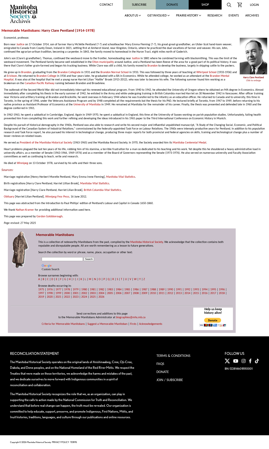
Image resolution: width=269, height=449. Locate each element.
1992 (187, 289)
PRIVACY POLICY (60, 442)
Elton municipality (103, 62)
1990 (170, 289)
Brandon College (46, 76)
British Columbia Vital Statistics (102, 190)
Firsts (133, 324)
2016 (205, 293)
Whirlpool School (206, 72)
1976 (50, 289)
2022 (67, 296)
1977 (58, 289)
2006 (119, 293)
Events (234, 15)
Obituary (9, 196)
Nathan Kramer (25, 209)
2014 (187, 293)
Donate (172, 4)
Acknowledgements (150, 324)
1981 (93, 289)
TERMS (73, 442)
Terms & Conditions (173, 356)
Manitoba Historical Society (146, 242)
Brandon (152, 65)
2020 (50, 296)
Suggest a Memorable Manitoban (107, 324)
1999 (58, 293)
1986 (136, 289)
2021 (58, 296)
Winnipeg (22, 163)
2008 (136, 293)
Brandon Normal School (114, 72)
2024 (84, 296)
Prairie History (187, 15)
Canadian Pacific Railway (39, 83)
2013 (179, 293)
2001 (76, 293)
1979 (76, 289)
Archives (252, 15)
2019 (41, 296)
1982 (101, 289)
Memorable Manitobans (20, 31)
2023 (76, 296)
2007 (127, 293)
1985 (127, 289)
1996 (222, 289)
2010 (153, 293)
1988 (153, 289)
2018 (222, 293)
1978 (89, 31)
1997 (41, 293)
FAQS (160, 364)
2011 (162, 293)
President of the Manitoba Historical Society (46, 142)
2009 (144, 293)
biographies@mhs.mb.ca (130, 317)
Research (215, 15)
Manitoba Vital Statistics (120, 176)
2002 (84, 293)
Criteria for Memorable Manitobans (63, 324)
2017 (213, 293)
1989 (162, 289)
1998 (50, 293)
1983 (110, 289)
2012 (170, 293)
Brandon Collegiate (69, 72)
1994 (205, 289)
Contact (106, 4)
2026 (101, 296)
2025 (93, 296)
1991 (179, 289)
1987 (144, 289)
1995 (213, 289)
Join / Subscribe (169, 380)
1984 (119, 289)
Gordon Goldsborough (49, 216)
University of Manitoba (87, 104)
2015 (196, 293)
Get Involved (157, 15)
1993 (196, 289)
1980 (84, 289)
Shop (205, 4)
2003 (93, 293)
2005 (110, 293)
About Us (131, 15)
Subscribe (139, 4)
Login (254, 5)
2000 (67, 293)
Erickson (12, 76)
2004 (101, 293)
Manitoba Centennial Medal (189, 142)
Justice (20, 44)
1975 (41, 289)
